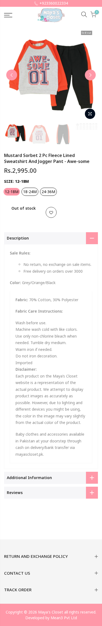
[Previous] (11, 75)
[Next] (90, 75)
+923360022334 (53, 3)
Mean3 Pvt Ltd (64, 617)
